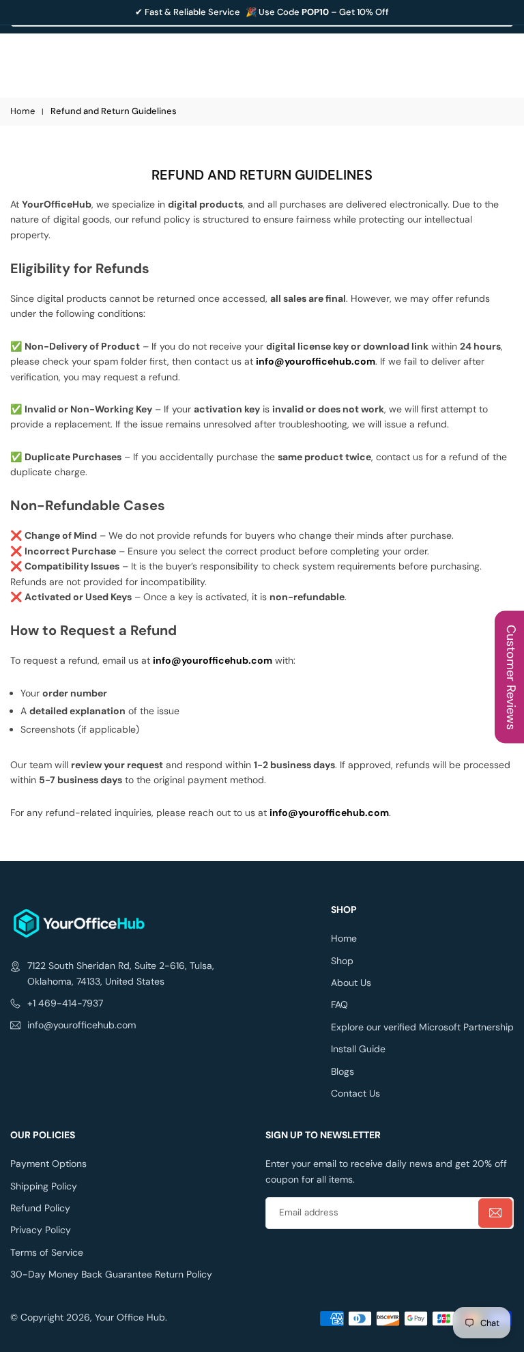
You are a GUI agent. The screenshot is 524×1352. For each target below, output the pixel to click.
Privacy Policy (40, 1230)
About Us (351, 982)
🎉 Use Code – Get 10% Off (317, 12)
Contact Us (355, 1093)
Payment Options (48, 1163)
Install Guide (358, 1049)
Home (22, 111)
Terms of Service (46, 1252)
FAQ (339, 1004)
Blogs (342, 1071)
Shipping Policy (43, 1186)
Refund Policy (40, 1208)
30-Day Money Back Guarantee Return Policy (111, 1274)
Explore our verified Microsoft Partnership (422, 1027)
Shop (342, 961)
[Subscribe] (495, 1213)
